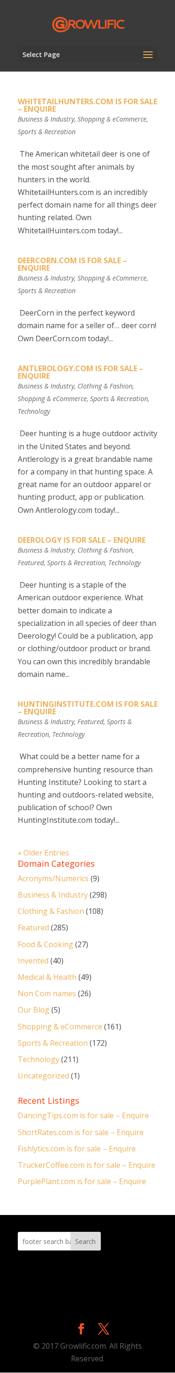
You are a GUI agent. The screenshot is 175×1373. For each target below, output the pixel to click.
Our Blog (33, 1010)
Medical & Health (47, 977)
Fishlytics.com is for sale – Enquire (77, 1148)
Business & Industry (46, 119)
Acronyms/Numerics (53, 878)
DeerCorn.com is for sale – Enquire (72, 264)
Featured (31, 562)
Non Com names (47, 993)
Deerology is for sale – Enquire (82, 540)
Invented (33, 961)
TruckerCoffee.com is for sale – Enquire (86, 1165)
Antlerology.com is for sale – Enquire (80, 372)
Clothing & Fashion (105, 385)
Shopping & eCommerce (112, 119)
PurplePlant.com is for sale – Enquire (82, 1181)
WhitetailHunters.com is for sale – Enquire (87, 105)
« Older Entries (43, 853)
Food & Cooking (45, 944)
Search (85, 1241)
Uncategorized (43, 1076)
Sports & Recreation (47, 131)
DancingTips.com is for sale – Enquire (83, 1115)
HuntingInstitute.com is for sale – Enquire (88, 708)
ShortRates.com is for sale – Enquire (81, 1132)
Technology (34, 411)
